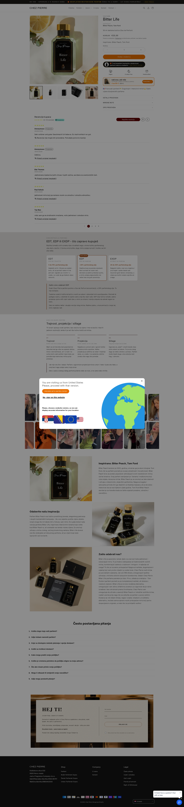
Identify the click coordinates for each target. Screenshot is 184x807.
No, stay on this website (54, 397)
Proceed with (55, 391)
